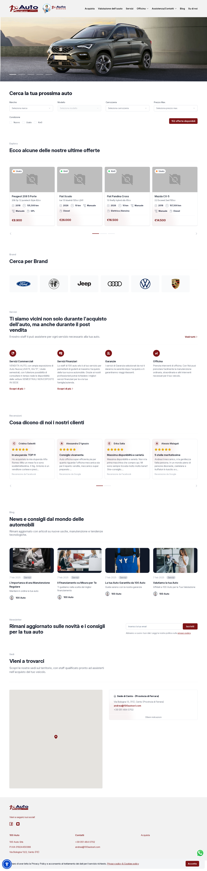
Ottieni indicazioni (153, 717)
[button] (56, 737)
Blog (182, 8)
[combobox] (31, 108)
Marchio (13, 102)
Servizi (129, 8)
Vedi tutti (190, 336)
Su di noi (193, 8)
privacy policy (184, 633)
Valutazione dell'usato (110, 8)
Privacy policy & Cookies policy (123, 863)
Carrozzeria (111, 102)
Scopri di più (16, 388)
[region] (103, 201)
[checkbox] (10, 122)
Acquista (90, 8)
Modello (61, 102)
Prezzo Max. (160, 102)
